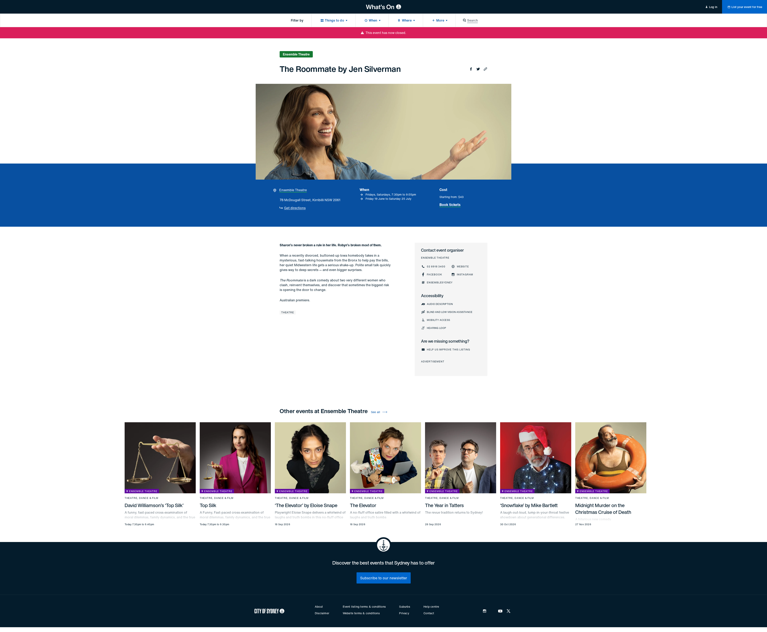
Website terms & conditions (361, 613)
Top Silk (208, 505)
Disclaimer (322, 613)
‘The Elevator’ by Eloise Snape (306, 505)
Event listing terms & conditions (364, 606)
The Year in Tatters (444, 505)
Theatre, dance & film (141, 498)
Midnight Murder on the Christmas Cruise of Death (603, 509)
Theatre (287, 312)
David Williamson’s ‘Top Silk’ (154, 505)
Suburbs (404, 606)
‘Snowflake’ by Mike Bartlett (529, 505)
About (319, 606)
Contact (428, 613)
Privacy (404, 613)
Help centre (431, 606)
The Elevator (363, 505)
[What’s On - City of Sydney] (383, 7)
